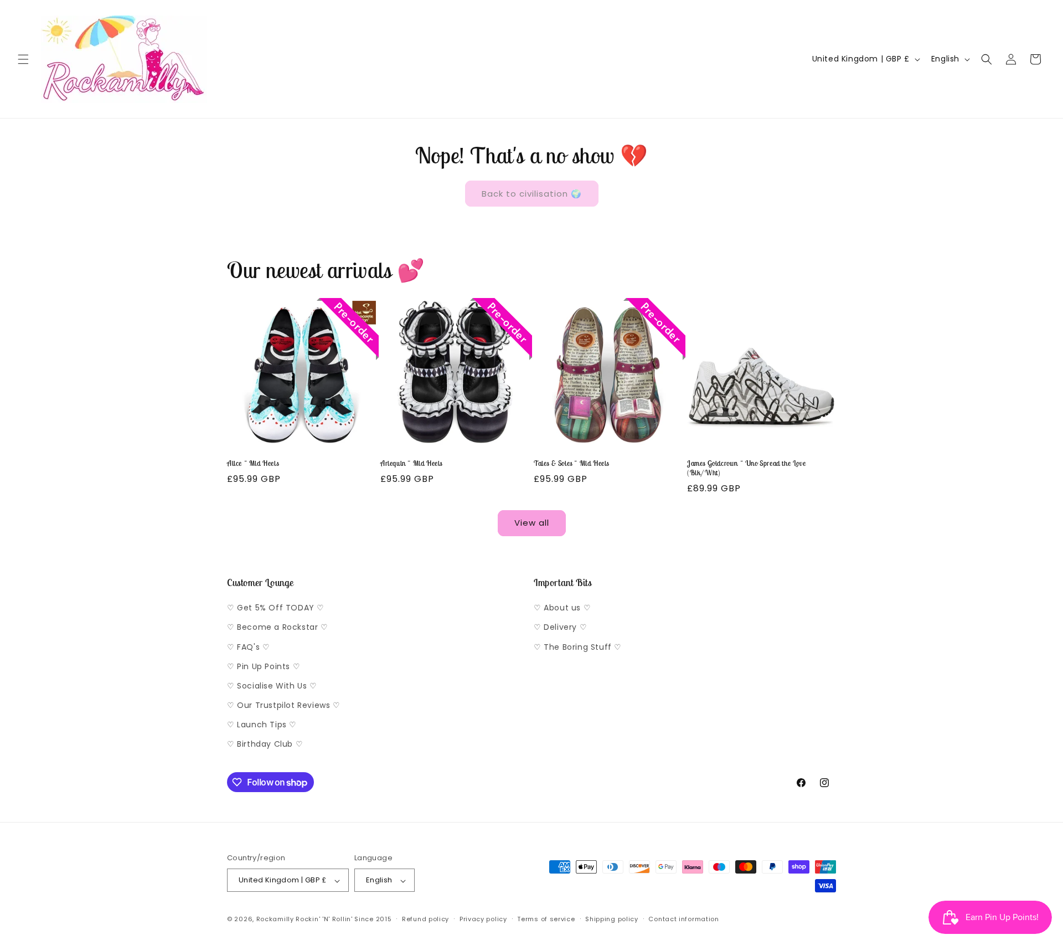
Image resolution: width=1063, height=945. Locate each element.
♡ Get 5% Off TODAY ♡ (275, 608)
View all (531, 522)
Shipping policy (611, 919)
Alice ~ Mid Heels (252, 463)
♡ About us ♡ (562, 608)
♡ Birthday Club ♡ (265, 744)
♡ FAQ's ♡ (248, 647)
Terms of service (546, 919)
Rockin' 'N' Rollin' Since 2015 (343, 919)
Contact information (683, 919)
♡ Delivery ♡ (560, 627)
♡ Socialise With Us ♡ (272, 685)
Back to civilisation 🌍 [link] (532, 193)
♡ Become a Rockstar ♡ (277, 627)
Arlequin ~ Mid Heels (411, 463)
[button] (23, 59)
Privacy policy (483, 919)
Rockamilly (275, 919)
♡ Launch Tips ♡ (262, 725)
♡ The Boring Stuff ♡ (578, 647)
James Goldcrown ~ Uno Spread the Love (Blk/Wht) (746, 468)
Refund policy (425, 919)
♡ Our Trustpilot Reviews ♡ (283, 705)
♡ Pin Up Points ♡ (263, 666)
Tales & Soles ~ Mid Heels (571, 463)
